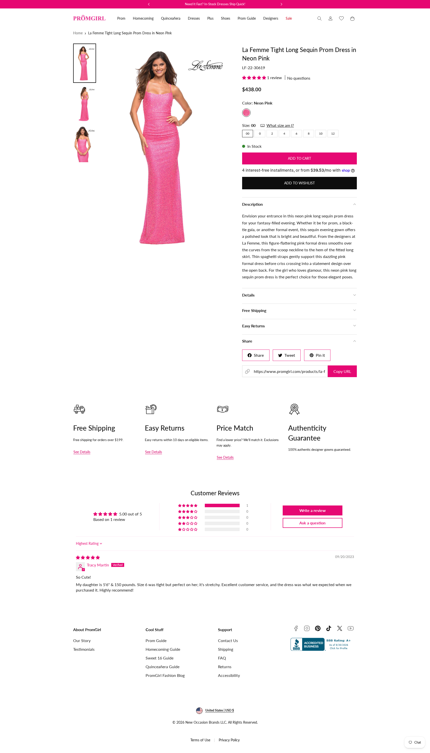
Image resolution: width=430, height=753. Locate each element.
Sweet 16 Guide (159, 657)
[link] (330, 18)
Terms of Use (200, 740)
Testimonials (84, 649)
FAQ (222, 657)
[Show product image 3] (84, 144)
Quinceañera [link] (170, 18)
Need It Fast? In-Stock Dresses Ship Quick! (215, 4)
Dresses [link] (194, 18)
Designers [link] (270, 18)
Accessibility (229, 675)
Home (78, 33)
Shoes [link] (225, 18)
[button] (319, 18)
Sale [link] (289, 18)
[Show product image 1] (84, 63)
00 (247, 133)
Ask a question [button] (312, 522)
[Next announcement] (281, 4)
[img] (88, 557)
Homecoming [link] (143, 18)
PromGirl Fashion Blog (165, 675)
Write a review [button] (312, 510)
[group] (167, 147)
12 (333, 133)
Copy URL (342, 371)
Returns (224, 666)
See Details (81, 452)
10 (320, 133)
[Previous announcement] (149, 4)
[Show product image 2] (84, 103)
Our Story (82, 640)
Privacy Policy (229, 740)
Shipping (225, 649)
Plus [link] (210, 18)
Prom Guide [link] (247, 18)
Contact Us (228, 640)
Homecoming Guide (163, 649)
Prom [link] (121, 18)
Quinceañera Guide (162, 666)
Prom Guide (156, 640)
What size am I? (280, 125)
